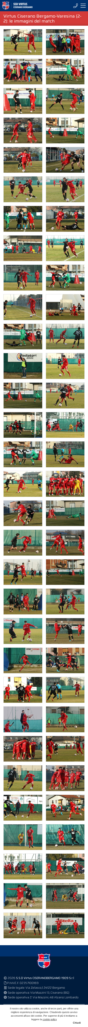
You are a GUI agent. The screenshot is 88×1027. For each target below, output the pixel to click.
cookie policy (50, 1019)
